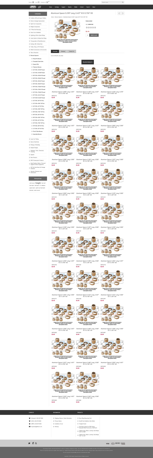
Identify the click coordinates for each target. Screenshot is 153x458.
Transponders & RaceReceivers (38, 41)
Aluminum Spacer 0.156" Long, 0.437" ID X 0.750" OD (87, 92)
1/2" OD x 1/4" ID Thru (38, 106)
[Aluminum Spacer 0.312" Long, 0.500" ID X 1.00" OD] (112, 281)
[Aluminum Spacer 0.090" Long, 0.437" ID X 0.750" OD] (63, 78)
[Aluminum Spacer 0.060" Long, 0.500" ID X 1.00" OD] (63, 179)
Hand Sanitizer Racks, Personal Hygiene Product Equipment (38, 164)
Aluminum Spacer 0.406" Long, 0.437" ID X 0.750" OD (63, 329)
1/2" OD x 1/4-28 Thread (39, 72)
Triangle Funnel (82, 423)
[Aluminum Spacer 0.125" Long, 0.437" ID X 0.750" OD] (63, 112)
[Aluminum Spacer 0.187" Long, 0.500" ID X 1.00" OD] (87, 213)
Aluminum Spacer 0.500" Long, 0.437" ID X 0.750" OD (112, 363)
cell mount (32, 183)
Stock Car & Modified (36, 32)
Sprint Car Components (36, 23)
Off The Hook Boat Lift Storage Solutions (38, 168)
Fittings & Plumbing (35, 144)
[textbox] (111, 2)
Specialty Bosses (37, 134)
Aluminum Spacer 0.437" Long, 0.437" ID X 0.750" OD (63, 363)
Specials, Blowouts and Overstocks (36, 172)
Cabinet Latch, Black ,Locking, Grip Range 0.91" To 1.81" (89, 435)
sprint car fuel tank (40, 187)
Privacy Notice (58, 421)
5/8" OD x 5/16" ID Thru (38, 117)
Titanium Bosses (37, 67)
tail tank (31, 190)
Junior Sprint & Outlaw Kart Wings (38, 38)
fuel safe (31, 185)
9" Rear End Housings (36, 29)
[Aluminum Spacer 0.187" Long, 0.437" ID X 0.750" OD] (87, 112)
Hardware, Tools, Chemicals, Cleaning (37, 151)
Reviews (63, 51)
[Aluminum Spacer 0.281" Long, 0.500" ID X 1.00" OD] (63, 281)
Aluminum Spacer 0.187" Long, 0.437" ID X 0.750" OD (87, 126)
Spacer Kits (36, 64)
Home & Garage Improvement (37, 21)
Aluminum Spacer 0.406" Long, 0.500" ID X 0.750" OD (87, 329)
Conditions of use (59, 423)
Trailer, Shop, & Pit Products (37, 46)
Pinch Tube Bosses (38, 131)
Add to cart (94, 35)
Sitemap (57, 426)
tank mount (37, 190)
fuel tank (37, 185)
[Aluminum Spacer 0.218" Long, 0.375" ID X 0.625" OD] (112, 78)
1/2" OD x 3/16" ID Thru (38, 109)
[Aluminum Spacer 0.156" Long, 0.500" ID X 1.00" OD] (63, 213)
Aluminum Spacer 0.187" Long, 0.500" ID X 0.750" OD (112, 160)
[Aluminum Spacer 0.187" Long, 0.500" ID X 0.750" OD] (112, 146)
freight (38, 183)
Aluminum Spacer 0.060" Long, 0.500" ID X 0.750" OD (112, 126)
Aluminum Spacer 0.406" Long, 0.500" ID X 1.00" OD (112, 329)
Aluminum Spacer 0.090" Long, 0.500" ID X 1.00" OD (87, 194)
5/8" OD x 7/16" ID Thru (38, 111)
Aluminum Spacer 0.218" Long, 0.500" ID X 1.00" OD (112, 228)
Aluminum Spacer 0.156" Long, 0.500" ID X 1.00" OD (63, 228)
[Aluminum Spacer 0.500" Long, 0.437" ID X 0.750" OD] (112, 349)
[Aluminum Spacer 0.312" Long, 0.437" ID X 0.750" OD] (87, 281)
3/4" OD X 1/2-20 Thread (39, 97)
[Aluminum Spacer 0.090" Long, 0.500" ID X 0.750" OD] (63, 146)
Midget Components (35, 26)
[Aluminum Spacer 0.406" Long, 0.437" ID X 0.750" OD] (63, 315)
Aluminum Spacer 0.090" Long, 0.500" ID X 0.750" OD (63, 160)
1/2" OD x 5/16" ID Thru (38, 103)
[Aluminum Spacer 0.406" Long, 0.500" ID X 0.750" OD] (87, 315)
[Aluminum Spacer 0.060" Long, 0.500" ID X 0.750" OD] (112, 112)
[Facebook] (32, 443)
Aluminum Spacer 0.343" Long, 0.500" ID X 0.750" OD (87, 397)
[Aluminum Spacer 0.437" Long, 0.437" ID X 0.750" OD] (63, 349)
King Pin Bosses (37, 58)
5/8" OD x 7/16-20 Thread (39, 86)
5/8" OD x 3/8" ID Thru (38, 114)
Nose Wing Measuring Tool (85, 418)
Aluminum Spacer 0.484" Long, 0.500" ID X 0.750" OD (87, 363)
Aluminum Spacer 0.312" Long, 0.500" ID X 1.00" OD (112, 295)
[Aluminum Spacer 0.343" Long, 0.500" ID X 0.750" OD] (87, 382)
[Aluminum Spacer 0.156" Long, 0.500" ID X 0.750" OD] (87, 146)
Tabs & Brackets (34, 52)
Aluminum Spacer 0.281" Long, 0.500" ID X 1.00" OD (63, 295)
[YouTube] (36, 443)
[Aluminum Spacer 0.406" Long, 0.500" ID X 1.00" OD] (112, 315)
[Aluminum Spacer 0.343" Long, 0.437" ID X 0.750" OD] (63, 382)
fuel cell (43, 183)
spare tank (32, 187)
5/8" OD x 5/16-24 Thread (39, 78)
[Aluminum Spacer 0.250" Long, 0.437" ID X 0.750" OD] (63, 247)
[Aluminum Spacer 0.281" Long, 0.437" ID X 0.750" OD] (112, 247)
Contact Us (71, 51)
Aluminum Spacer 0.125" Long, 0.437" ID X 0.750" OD (63, 126)
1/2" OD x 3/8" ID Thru (38, 100)
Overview (55, 51)
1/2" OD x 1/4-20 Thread (39, 69)
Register (30, 2)
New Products (34, 157)
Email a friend (89, 20)
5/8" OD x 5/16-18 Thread (39, 75)
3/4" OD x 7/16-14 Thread (39, 89)
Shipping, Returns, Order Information (63, 418)
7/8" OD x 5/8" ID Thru (38, 125)
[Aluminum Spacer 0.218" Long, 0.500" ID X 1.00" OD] (112, 213)
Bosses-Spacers (35, 55)
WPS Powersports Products (37, 160)
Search (122, 2)
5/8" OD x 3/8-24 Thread (39, 83)
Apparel (32, 154)
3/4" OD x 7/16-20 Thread (39, 92)
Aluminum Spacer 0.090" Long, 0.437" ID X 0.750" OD (63, 92)
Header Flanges (34, 147)
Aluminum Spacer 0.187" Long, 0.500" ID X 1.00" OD (87, 228)
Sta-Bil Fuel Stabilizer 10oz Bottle (87, 421)
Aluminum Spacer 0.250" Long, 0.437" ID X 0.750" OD (63, 261)
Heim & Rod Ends (35, 142)
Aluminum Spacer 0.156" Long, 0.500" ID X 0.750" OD (87, 160)
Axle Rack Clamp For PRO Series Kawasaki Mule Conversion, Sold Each (88, 427)
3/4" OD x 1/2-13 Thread (39, 95)
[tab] (55, 51)
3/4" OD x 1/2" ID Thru (38, 120)
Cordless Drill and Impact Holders (38, 18)
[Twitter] (29, 443)
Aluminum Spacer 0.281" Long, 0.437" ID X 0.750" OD (112, 261)
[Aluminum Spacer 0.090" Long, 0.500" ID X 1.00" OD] (87, 179)
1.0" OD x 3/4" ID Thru (38, 128)
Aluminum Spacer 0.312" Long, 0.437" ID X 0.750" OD (87, 295)
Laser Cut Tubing (35, 139)
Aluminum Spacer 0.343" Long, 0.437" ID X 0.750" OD (63, 397)
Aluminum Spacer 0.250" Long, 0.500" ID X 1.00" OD (87, 261)
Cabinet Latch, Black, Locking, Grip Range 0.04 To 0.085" (89, 431)
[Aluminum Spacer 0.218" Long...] (119, 13)
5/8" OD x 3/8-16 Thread (39, 81)
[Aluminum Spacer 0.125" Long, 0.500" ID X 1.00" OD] (112, 179)
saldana (43, 185)
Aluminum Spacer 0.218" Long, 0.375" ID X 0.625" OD (112, 92)
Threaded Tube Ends (38, 61)
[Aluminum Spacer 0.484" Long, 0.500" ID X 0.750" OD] (87, 349)
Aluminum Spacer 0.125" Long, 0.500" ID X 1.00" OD (112, 194)
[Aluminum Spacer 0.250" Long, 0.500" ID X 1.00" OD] (87, 247)
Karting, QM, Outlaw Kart (36, 44)
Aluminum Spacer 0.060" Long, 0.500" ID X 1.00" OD (63, 194)
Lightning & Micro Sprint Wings (38, 35)
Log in (36, 2)
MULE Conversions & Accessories (39, 49)
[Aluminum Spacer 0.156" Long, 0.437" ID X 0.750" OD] (87, 78)
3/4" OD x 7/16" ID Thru (38, 123)
